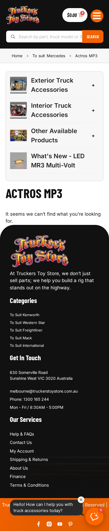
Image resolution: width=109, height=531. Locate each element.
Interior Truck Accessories (51, 110)
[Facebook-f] (38, 524)
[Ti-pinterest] (70, 524)
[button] (97, 16)
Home (17, 55)
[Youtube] (59, 524)
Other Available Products (54, 135)
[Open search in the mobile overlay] (54, 36)
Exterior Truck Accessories (52, 85)
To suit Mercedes (48, 55)
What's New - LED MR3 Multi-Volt (58, 160)
